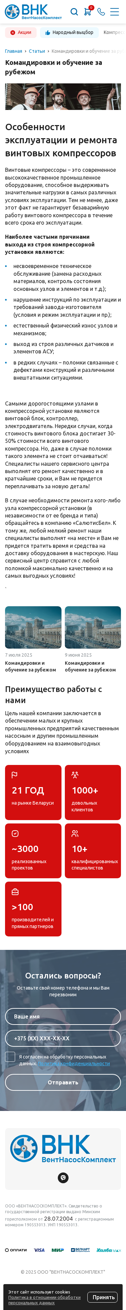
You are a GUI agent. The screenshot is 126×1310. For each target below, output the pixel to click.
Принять (104, 1297)
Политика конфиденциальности (74, 1063)
